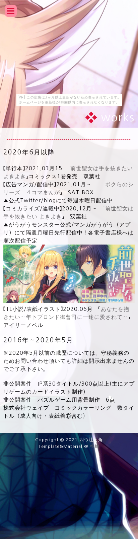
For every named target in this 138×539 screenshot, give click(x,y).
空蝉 (94, 446)
